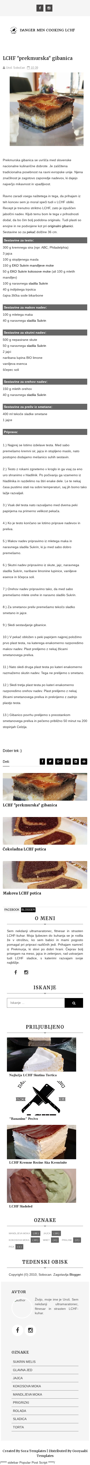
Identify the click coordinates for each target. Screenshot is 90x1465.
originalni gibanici (60, 226)
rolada (19, 1411)
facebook (11, 909)
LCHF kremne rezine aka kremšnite (38, 1162)
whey (46, 1240)
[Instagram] (30, 1330)
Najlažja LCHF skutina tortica (33, 1075)
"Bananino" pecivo (23, 1118)
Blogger (75, 1274)
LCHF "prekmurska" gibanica (30, 805)
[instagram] (48, 8)
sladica (20, 1419)
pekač (31, 232)
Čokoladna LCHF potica (24, 849)
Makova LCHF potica (22, 893)
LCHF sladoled (20, 1206)
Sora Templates (33, 1451)
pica (11, 1246)
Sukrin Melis (24, 1362)
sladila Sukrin (38, 283)
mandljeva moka (19, 1233)
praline (67, 1240)
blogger (28, 909)
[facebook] (39, 8)
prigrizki (21, 1402)
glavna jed (22, 1370)
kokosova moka (19, 1240)
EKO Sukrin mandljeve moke (33, 265)
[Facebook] (17, 1330)
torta (18, 1427)
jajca (47, 1233)
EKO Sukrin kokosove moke (30, 271)
